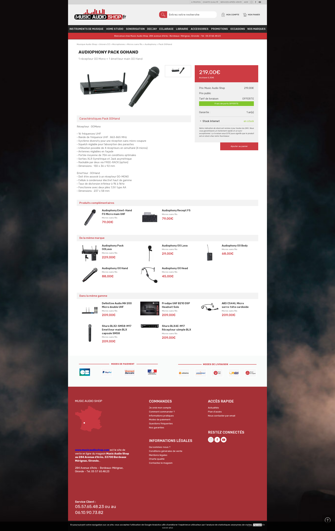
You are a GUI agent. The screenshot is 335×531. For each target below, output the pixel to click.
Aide (246, 2)
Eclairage (166, 29)
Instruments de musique (86, 29)
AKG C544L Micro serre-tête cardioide (235, 305)
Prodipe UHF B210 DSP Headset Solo (176, 305)
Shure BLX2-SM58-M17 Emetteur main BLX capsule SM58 (116, 329)
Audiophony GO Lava (175, 245)
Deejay (152, 29)
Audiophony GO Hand (115, 268)
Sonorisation (135, 29)
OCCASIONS (237, 29)
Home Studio (114, 29)
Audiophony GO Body (235, 245)
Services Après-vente (231, 2)
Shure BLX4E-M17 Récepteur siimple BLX (176, 327)
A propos (195, 2)
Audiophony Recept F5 (176, 210)
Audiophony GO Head (175, 268)
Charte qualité (210, 2)
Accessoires (200, 29)
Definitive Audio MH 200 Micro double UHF (117, 305)
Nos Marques (256, 29)
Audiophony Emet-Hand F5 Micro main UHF (117, 212)
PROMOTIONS (219, 29)
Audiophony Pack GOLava (113, 247)
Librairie (182, 29)
